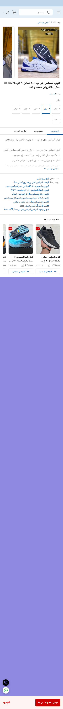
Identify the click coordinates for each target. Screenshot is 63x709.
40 (46, 109)
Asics (32, 186)
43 (16, 109)
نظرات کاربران (20, 131)
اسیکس (52, 94)
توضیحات (55, 131)
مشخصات (38, 131)
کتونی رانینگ (43, 190)
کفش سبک (18, 182)
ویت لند (56, 22)
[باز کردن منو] (57, 12)
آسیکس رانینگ (18, 194)
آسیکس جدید (12, 186)
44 (56, 119)
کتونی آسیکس (31, 201)
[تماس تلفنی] (6, 682)
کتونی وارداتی (19, 201)
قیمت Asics (16, 190)
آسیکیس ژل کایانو (30, 190)
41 (36, 109)
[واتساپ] (6, 690)
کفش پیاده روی (29, 182)
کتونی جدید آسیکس (40, 209)
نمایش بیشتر (53, 168)
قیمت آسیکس (42, 182)
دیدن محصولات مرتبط (48, 702)
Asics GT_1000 (11, 209)
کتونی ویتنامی (43, 22)
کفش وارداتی (43, 205)
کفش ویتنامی (43, 201)
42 (26, 109)
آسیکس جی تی (24, 209)
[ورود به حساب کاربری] (6, 12)
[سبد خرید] (14, 12)
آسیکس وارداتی (31, 194)
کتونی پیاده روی (42, 186)
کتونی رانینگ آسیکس (39, 198)
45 (56, 109)
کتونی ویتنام (43, 194)
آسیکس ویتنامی (23, 198)
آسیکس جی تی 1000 (29, 205)
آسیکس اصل (24, 186)
